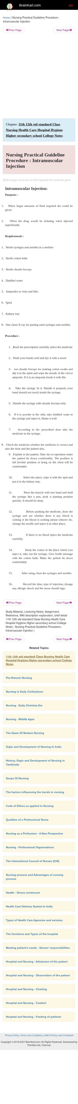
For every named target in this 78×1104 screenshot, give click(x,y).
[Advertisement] (39, 76)
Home (6, 17)
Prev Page (15, 30)
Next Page (63, 30)
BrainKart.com (30, 5)
